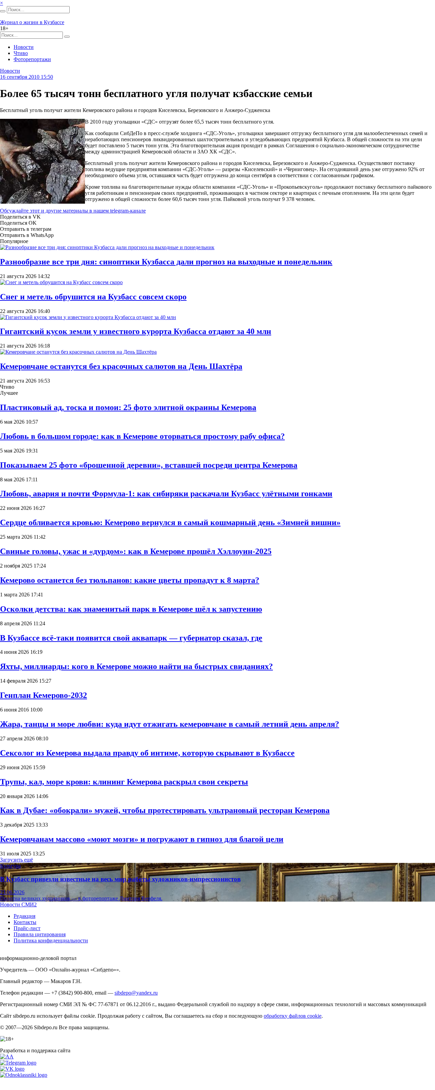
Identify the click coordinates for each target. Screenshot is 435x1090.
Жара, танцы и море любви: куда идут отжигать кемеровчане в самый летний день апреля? (169, 724)
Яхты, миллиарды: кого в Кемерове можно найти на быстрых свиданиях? (136, 666)
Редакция (24, 916)
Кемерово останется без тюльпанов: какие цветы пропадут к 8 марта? (129, 580)
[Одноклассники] (23, 1075)
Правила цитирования (40, 934)
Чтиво (21, 53)
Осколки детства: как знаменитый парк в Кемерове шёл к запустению (131, 609)
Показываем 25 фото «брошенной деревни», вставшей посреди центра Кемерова (148, 465)
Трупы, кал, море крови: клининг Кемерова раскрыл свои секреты (124, 781)
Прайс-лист (27, 928)
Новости (24, 47)
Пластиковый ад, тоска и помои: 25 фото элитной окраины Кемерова (128, 407)
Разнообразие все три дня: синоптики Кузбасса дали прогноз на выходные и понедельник (166, 261)
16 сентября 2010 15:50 (26, 77)
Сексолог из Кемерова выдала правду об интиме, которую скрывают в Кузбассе (147, 753)
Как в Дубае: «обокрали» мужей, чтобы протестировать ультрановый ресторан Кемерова (165, 810)
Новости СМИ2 (18, 904)
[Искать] (2, 11)
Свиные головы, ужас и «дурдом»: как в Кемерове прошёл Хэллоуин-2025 (136, 551)
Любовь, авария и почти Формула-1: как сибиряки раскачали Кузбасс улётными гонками (166, 493)
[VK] (12, 1069)
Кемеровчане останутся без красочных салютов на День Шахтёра (121, 366)
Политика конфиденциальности (51, 940)
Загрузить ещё (16, 860)
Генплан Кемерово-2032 (43, 695)
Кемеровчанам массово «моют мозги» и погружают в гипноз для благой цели (141, 839)
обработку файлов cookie (292, 1016)
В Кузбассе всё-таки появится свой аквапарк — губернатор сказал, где (131, 637)
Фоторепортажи (32, 59)
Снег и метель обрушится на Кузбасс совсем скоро (93, 296)
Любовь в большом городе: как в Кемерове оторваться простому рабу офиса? (142, 436)
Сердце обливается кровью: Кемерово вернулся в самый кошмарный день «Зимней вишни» (170, 522)
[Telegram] (18, 1063)
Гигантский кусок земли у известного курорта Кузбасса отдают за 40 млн (135, 331)
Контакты (25, 922)
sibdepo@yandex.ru (136, 993)
